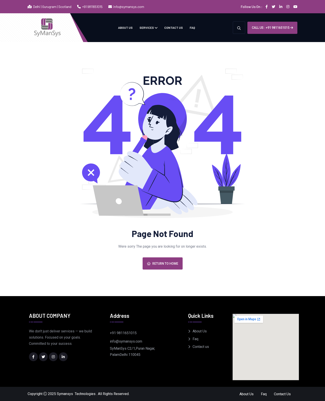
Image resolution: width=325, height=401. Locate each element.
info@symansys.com (128, 6)
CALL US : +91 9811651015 (270, 27)
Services (147, 27)
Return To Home (165, 263)
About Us (125, 27)
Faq (192, 27)
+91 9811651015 (92, 6)
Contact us (173, 27)
